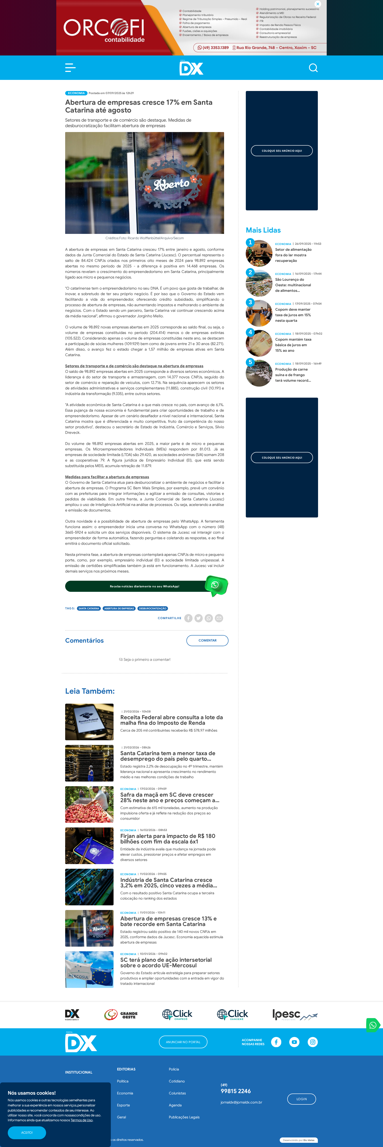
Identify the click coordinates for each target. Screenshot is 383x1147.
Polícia (174, 1069)
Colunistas (177, 1093)
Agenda (175, 1105)
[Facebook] (188, 618)
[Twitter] (198, 618)
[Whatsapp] (209, 618)
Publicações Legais (184, 1117)
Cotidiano (177, 1081)
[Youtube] (294, 1042)
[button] (70, 67)
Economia (76, 93)
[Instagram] (313, 1042)
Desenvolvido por (299, 1140)
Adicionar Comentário (207, 643)
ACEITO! (27, 1133)
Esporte (123, 1105)
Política (123, 1081)
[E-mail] (219, 618)
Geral (121, 1117)
